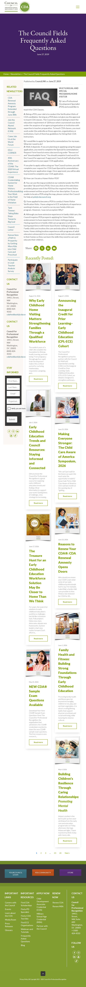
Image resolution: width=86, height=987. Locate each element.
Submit (12, 419)
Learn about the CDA (10, 914)
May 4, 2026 (62, 769)
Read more (38, 379)
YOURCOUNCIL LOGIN (15, 873)
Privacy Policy (24, 979)
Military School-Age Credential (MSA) (42, 917)
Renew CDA (58, 902)
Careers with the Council (10, 904)
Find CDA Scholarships (26, 904)
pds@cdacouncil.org (42, 197)
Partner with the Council (42, 927)
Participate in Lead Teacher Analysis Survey (13, 265)
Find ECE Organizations (27, 924)
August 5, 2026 (63, 296)
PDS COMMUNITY (43, 872)
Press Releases (9, 925)
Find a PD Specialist (25, 910)
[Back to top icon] (43, 973)
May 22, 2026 (33, 682)
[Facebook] (35, 247)
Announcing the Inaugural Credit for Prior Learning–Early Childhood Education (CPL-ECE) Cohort (67, 323)
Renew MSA (58, 906)
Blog (23, 945)
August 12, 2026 (34, 296)
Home (6, 74)
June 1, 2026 (62, 645)
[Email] (53, 247)
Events (8, 909)
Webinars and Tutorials (27, 930)
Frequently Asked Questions (26, 939)
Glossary (9, 930)
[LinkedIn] (47, 247)
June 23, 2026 (63, 429)
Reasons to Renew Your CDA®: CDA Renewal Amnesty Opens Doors (67, 557)
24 (60, 853)
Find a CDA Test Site (26, 917)
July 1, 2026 (33, 422)
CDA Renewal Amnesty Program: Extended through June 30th (12, 106)
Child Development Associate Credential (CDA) (43, 904)
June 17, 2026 (34, 546)
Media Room (10, 919)
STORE (70, 872)
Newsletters (16, 74)
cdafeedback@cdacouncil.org (20, 314)
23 (55, 853)
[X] (41, 247)
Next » (67, 853)
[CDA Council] (17, 7)
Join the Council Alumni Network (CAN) (12, 125)
